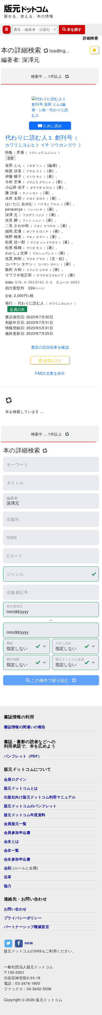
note (29, 942)
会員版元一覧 (15, 824)
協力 (8, 886)
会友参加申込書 (17, 859)
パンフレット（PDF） (23, 756)
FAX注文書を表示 (50, 373)
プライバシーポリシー (23, 918)
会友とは (11, 841)
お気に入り (52, 360)
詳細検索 (90, 38)
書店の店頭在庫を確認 (50, 347)
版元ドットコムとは (21, 788)
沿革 (8, 877)
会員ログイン (15, 779)
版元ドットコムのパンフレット (30, 806)
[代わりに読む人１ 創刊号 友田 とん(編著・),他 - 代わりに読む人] (50, 107)
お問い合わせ (15, 909)
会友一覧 (11, 850)
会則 (8, 868)
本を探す (74, 29)
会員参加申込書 (17, 833)
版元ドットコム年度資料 (25, 815)
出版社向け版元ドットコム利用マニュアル (40, 797)
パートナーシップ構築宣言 (26, 927)
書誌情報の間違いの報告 (25, 727)
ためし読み (52, 125)
